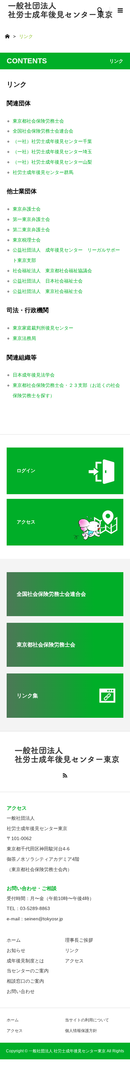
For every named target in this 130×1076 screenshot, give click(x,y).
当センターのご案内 (28, 970)
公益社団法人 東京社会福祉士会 (48, 291)
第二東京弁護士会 (31, 229)
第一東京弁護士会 (31, 219)
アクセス (74, 960)
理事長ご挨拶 (79, 940)
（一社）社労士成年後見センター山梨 (52, 162)
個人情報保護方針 (81, 1030)
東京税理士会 (27, 240)
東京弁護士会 (27, 209)
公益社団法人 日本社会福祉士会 (48, 281)
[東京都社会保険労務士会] (65, 664)
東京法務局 (24, 338)
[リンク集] (65, 715)
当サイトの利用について (87, 1020)
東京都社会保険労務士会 (38, 121)
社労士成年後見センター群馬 (43, 172)
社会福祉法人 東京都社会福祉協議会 (52, 270)
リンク (72, 950)
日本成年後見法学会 (34, 375)
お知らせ (16, 950)
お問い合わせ (21, 991)
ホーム (14, 940)
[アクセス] (65, 540)
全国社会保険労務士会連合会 (43, 131)
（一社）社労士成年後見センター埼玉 (52, 151)
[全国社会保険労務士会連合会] (65, 613)
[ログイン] (65, 489)
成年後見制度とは (25, 960)
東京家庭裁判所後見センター (43, 328)
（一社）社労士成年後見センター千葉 (52, 141)
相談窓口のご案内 (25, 981)
